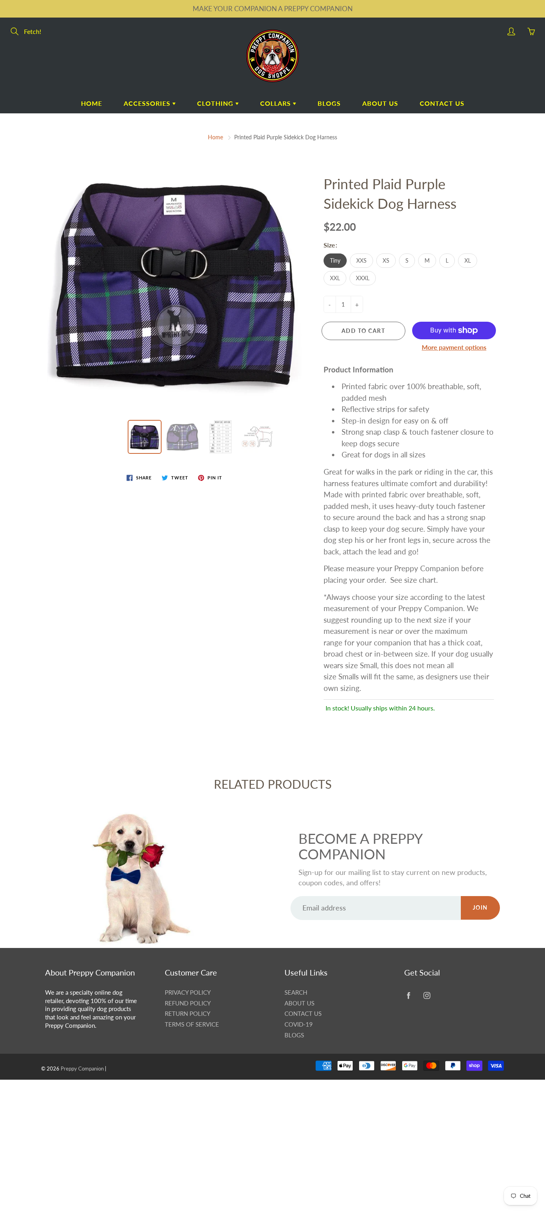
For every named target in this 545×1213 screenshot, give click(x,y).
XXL (335, 278)
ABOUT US (380, 103)
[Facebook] (408, 996)
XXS (361, 260)
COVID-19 (298, 1024)
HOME (91, 103)
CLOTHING (216, 103)
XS (386, 260)
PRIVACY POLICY (188, 992)
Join (480, 907)
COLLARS (276, 103)
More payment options (454, 347)
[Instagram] (427, 996)
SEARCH (295, 992)
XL (467, 260)
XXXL (362, 278)
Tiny (335, 260)
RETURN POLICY (187, 1013)
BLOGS (329, 103)
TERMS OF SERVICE (192, 1024)
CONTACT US (442, 103)
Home (215, 137)
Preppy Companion (82, 1068)
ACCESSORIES (148, 103)
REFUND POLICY (188, 1003)
